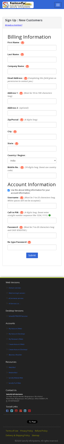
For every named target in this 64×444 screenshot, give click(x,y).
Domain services (15, 288)
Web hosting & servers (17, 293)
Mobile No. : (32, 169)
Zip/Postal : (22, 119)
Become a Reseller (15, 355)
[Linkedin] (25, 411)
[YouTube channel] (16, 411)
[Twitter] (12, 411)
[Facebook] (7, 411)
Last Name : (15, 54)
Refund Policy (41, 430)
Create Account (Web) (16, 344)
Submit (32, 255)
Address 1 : (30, 95)
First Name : (15, 42)
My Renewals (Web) (16, 339)
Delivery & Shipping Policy (18, 435)
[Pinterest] (29, 411)
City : (12, 131)
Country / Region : (17, 155)
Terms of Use (12, 430)
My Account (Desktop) (17, 334)
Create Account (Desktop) (18, 349)
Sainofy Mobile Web (16, 378)
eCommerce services (16, 298)
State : (12, 143)
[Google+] (20, 411)
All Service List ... (15, 303)
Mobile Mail (13, 373)
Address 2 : (18, 108)
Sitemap (35, 435)
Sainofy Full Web (15, 383)
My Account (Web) (15, 329)
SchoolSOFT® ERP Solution (18, 316)
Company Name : (18, 66)
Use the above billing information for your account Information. (30, 191)
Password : (31, 229)
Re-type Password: (19, 242)
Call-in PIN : (28, 214)
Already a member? (13, 25)
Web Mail (12, 367)
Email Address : (32, 80)
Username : (31, 199)
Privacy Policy (26, 430)
